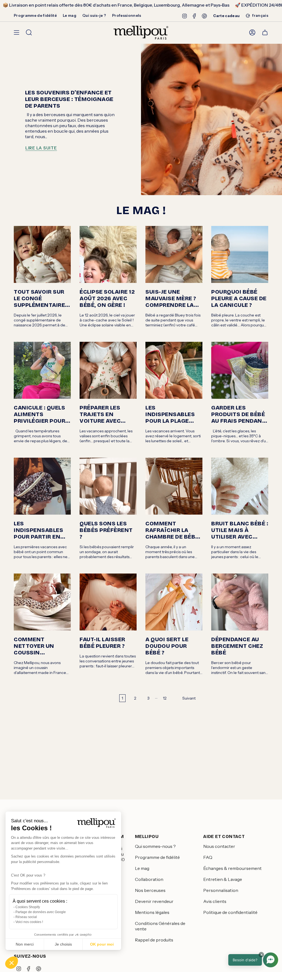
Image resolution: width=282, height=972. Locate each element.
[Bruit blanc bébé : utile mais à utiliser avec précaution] (239, 486)
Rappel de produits (154, 940)
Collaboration (149, 879)
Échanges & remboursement (232, 868)
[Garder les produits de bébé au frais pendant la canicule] (239, 370)
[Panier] (265, 33)
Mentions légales (152, 912)
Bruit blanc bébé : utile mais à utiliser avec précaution (239, 530)
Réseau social (26, 917)
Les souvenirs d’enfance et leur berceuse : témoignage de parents (69, 99)
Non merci (25, 944)
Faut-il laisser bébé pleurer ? (102, 642)
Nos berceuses (150, 890)
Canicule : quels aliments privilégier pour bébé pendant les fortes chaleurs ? (41, 414)
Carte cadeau (226, 15)
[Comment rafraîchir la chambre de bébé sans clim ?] (173, 486)
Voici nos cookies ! (29, 922)
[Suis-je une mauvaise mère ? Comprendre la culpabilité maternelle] (173, 254)
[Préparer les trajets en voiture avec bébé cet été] (108, 370)
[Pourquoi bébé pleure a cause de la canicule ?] (239, 254)
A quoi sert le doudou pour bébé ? (166, 646)
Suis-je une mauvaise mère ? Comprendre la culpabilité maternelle (170, 298)
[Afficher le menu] (16, 33)
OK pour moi (102, 944)
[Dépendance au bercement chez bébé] (239, 602)
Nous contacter (219, 846)
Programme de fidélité (35, 15)
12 (165, 698)
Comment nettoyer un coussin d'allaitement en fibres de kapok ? (41, 646)
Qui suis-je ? (94, 15)
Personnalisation (220, 890)
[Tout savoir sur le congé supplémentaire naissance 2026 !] (42, 254)
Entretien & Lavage (222, 879)
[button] (11, 962)
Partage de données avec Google (40, 912)
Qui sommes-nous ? (155, 846)
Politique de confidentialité (230, 912)
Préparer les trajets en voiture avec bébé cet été (100, 414)
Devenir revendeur (154, 901)
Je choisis (63, 944)
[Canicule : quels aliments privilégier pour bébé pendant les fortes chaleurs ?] (42, 370)
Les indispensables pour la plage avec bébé (170, 414)
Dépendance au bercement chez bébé (237, 646)
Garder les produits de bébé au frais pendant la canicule (238, 414)
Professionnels (126, 15)
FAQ (207, 857)
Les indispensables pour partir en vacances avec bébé (38, 530)
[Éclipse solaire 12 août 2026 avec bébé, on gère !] (108, 254)
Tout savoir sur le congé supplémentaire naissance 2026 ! (40, 298)
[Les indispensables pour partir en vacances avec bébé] (42, 486)
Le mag (69, 15)
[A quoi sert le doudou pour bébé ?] (173, 602)
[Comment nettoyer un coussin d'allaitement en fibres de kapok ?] (42, 602)
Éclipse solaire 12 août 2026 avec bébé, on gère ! (107, 298)
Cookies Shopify (27, 907)
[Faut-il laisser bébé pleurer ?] (108, 602)
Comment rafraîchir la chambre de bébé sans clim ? (172, 530)
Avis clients (214, 901)
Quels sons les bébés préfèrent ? (106, 530)
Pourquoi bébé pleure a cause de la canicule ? (239, 298)
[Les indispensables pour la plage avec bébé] (173, 370)
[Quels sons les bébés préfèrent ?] (108, 486)
